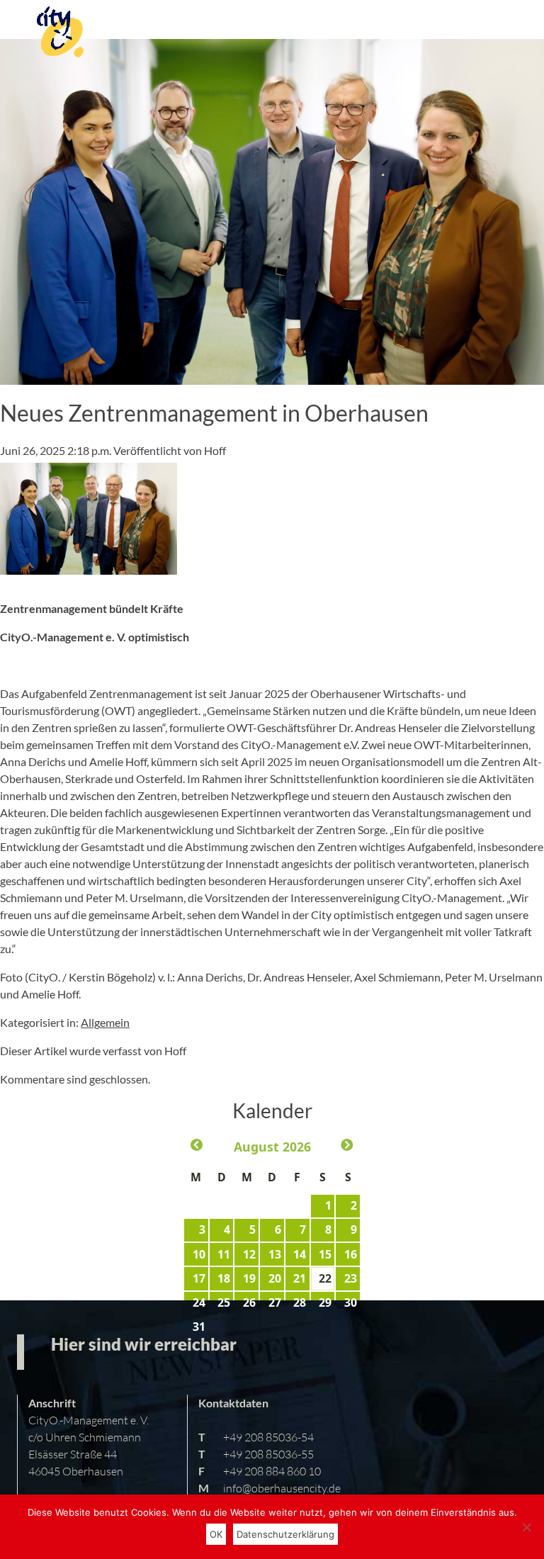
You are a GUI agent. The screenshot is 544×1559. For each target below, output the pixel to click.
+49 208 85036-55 (268, 1453)
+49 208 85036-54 (268, 1436)
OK (216, 1534)
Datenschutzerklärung (285, 1534)
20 (274, 1278)
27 (274, 1302)
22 (325, 1278)
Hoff (215, 450)
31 (199, 1326)
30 (350, 1302)
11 (223, 1254)
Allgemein (105, 1022)
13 (274, 1254)
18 (223, 1278)
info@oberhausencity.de (282, 1488)
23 (350, 1278)
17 (199, 1278)
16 (350, 1254)
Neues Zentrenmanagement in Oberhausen (214, 413)
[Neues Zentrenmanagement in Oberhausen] (272, 376)
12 (249, 1254)
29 (325, 1302)
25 (223, 1302)
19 (249, 1278)
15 (325, 1254)
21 (299, 1278)
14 (299, 1254)
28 (299, 1302)
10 (199, 1254)
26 (249, 1302)
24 (199, 1302)
